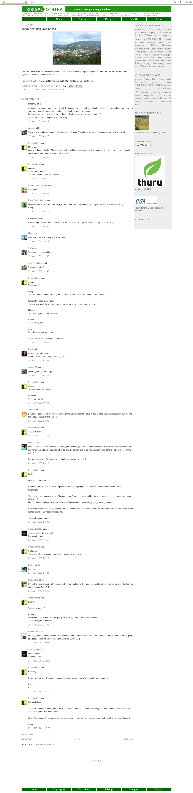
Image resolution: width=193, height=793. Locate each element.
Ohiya (158, 96)
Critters (148, 35)
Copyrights (59, 789)
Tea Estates (154, 61)
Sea (153, 57)
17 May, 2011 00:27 (38, 136)
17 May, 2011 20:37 (38, 342)
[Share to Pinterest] (80, 86)
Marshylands (140, 45)
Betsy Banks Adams (37, 200)
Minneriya (138, 96)
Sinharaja (162, 98)
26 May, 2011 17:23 (38, 573)
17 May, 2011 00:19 (38, 121)
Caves (158, 32)
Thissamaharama (163, 101)
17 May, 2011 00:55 (38, 193)
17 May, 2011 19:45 (38, 271)
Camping (151, 32)
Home (34, 19)
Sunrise (138, 61)
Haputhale (140, 85)
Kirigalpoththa (34, 143)
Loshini (31, 443)
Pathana (145, 52)
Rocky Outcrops (161, 54)
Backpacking (155, 29)
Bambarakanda (164, 79)
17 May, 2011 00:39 (38, 178)
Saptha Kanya (149, 98)
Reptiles (167, 52)
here (90, 81)
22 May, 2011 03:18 (38, 463)
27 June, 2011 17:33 (39, 691)
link (57, 74)
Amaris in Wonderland (37, 185)
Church (164, 32)
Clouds (138, 35)
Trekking (145, 63)
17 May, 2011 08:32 (38, 226)
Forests (147, 39)
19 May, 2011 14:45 (38, 436)
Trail (169, 61)
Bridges (143, 32)
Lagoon (161, 42)
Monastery (166, 45)
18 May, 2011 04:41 (38, 375)
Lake (44, 89)
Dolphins (157, 35)
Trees (138, 63)
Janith (30, 409)
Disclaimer (84, 789)
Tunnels (153, 64)
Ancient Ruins (141, 30)
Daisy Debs (33, 580)
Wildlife (160, 66)
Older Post (128, 739)
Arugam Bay (150, 79)
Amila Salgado (34, 529)
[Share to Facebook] (77, 86)
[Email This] (68, 86)
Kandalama (167, 85)
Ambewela (138, 79)
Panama (167, 95)
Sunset (145, 61)
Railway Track (156, 52)
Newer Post (26, 739)
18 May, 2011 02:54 (38, 360)
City (31, 89)
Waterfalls (145, 66)
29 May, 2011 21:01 (38, 625)
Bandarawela (140, 82)
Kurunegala (150, 92)
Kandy (34, 81)
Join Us (134, 19)
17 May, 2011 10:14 (38, 241)
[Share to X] (74, 86)
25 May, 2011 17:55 (38, 540)
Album (58, 19)
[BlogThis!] (71, 86)
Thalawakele (148, 101)
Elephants (167, 35)
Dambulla (154, 82)
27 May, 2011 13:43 (38, 591)
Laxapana (159, 92)
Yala (137, 104)
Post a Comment (28, 735)
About (159, 19)
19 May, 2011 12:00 (38, 421)
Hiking (156, 38)
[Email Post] (64, 86)
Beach (167, 29)
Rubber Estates (142, 58)
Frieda (31, 349)
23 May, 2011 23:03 (38, 522)
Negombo (148, 95)
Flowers (138, 39)
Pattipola (138, 98)
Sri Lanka (84, 19)
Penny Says (33, 631)
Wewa (154, 66)
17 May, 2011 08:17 (38, 211)
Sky (159, 57)
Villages (161, 63)
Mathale (167, 92)
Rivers (137, 55)
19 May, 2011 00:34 (38, 403)
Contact (159, 789)
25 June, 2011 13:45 (39, 661)
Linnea (31, 233)
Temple (62, 89)
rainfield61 (32, 367)
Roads (146, 54)
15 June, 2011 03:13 (39, 643)
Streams (167, 58)
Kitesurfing (151, 42)
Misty (153, 45)
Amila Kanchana (35, 263)
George (31, 128)
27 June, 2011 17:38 (39, 728)
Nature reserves (158, 49)
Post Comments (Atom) (44, 744)
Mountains (53, 89)
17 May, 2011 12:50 (38, 256)
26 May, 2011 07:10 (38, 558)
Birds (137, 32)
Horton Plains (154, 85)
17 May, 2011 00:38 (38, 157)
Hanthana (167, 82)
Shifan (31, 248)
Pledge (109, 19)
